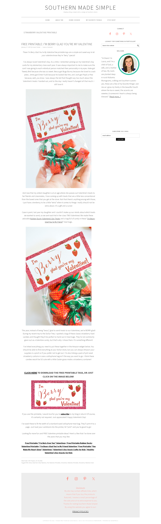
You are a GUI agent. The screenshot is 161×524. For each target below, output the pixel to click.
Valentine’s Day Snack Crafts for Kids (69, 449)
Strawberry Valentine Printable (69, 463)
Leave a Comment (48, 47)
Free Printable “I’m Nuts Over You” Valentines (45, 443)
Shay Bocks (74, 520)
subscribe (65, 414)
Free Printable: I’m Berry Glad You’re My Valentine (56, 44)
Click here (30, 372)
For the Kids (39, 461)
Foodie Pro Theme (62, 520)
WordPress (114, 520)
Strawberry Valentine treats (86, 463)
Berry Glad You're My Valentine (37, 463)
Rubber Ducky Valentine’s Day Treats (45, 218)
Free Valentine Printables (53, 463)
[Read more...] (115, 96)
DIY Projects (31, 461)
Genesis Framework (95, 520)
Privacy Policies (80, 511)
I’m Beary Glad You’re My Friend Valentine (58, 446)
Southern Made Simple (80, 7)
